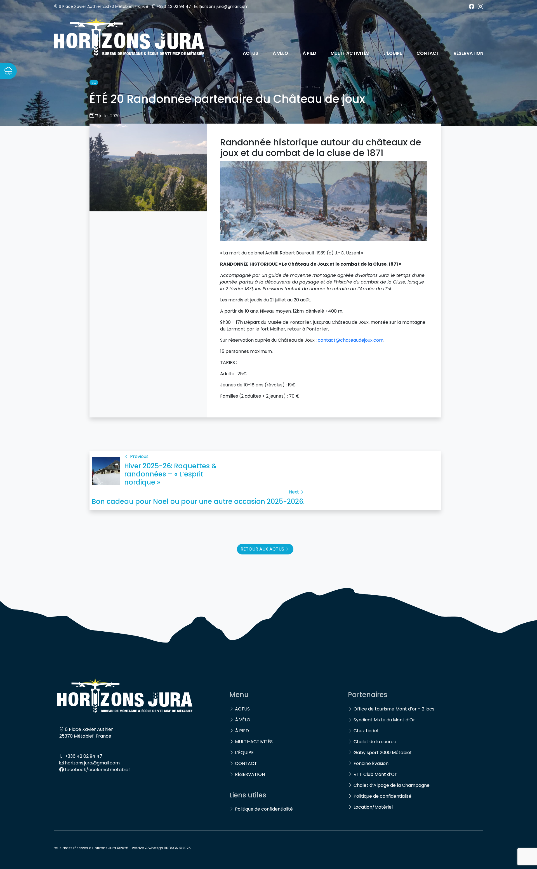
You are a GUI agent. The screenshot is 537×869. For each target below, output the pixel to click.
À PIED (309, 53)
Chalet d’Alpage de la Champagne (392, 785)
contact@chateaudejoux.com (350, 340)
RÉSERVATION (468, 53)
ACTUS (250, 53)
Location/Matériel (373, 807)
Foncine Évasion (371, 763)
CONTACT (427, 53)
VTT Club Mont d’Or (375, 774)
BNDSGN (171, 848)
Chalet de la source (375, 741)
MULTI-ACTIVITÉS (350, 53)
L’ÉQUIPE (392, 53)
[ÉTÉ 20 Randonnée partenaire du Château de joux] (148, 167)
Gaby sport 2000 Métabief (383, 752)
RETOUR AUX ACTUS (263, 549)
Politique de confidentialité (264, 809)
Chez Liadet (366, 731)
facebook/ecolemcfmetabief (97, 769)
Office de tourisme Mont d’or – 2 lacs (394, 709)
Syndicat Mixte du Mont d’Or (384, 720)
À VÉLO (280, 53)
